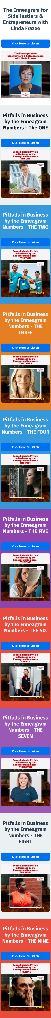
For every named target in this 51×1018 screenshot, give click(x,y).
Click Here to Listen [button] (25, 43)
